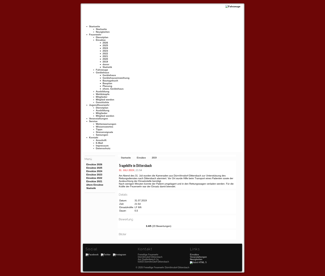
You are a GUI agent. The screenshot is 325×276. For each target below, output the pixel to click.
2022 (105, 53)
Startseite (94, 26)
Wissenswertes (104, 126)
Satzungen (102, 134)
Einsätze (101, 40)
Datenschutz (103, 148)
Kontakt (93, 137)
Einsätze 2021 (94, 181)
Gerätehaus (102, 72)
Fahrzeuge (102, 69)
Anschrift (101, 140)
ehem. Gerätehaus (113, 88)
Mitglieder (101, 96)
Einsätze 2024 (94, 171)
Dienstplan (102, 37)
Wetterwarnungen (106, 124)
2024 (105, 48)
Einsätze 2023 (94, 174)
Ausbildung (102, 91)
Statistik (107, 67)
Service (93, 121)
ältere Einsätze (94, 184)
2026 (105, 42)
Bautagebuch (110, 80)
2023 (105, 50)
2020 (105, 59)
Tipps (99, 129)
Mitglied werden (105, 99)
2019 (105, 61)
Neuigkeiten (103, 31)
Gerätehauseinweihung (116, 78)
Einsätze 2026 (94, 164)
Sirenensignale (104, 132)
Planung (107, 86)
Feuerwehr (95, 34)
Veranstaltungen (98, 118)
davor (106, 64)
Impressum (102, 145)
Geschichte (102, 102)
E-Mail (99, 143)
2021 (105, 56)
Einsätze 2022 (94, 178)
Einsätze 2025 (94, 167)
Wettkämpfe (103, 94)
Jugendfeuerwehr (99, 105)
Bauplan (107, 83)
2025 (105, 45)
